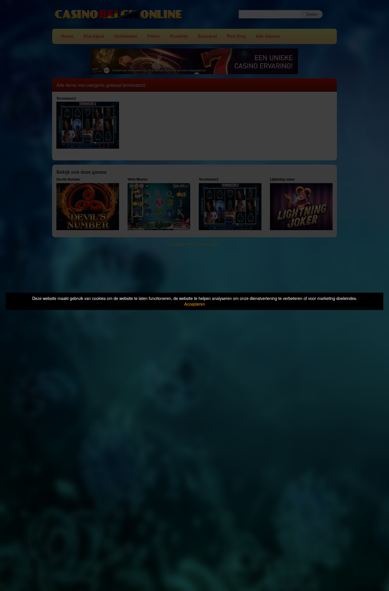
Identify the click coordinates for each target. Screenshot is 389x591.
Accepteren (194, 304)
